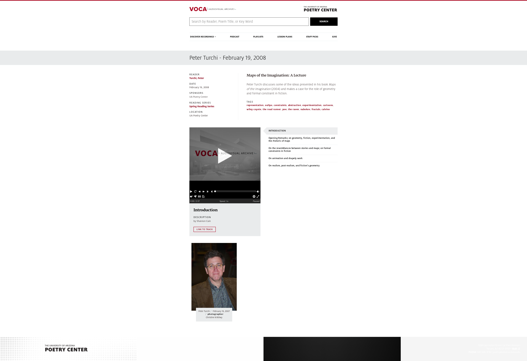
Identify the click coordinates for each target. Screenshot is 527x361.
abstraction (294, 105)
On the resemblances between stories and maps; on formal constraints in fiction (300, 149)
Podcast (234, 37)
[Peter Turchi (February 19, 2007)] (214, 277)
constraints (280, 105)
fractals (316, 109)
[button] (191, 191)
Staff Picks (312, 37)
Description (202, 217)
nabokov (305, 109)
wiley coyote (254, 109)
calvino (326, 109)
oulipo (268, 105)
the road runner (272, 109)
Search (323, 21)
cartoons (328, 105)
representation (255, 105)
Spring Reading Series (201, 106)
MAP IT (516, 349)
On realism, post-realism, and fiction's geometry (294, 165)
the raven (293, 109)
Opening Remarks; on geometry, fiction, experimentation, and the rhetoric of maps (302, 139)
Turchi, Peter (196, 78)
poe (284, 109)
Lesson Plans (284, 37)
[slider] (215, 191)
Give (334, 37)
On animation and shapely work (285, 158)
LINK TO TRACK (205, 229)
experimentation (312, 105)
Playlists (258, 37)
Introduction (277, 131)
